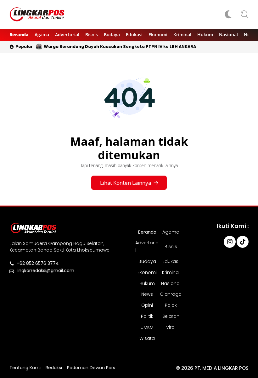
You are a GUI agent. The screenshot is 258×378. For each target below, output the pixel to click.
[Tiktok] (243, 242)
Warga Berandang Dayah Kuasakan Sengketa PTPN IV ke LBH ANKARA (120, 46)
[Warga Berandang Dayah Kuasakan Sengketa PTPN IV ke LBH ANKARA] (39, 47)
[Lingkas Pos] (37, 14)
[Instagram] (230, 242)
